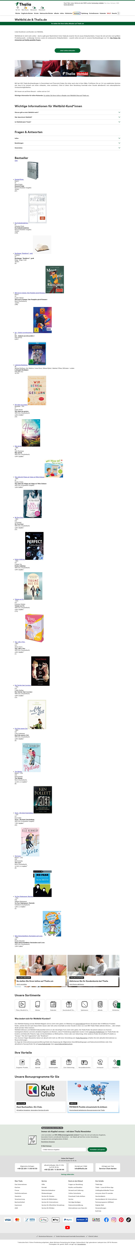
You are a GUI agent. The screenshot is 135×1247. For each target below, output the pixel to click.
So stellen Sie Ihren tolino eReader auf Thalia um (67, 23)
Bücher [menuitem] (17, 13)
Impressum (18, 1205)
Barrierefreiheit (20, 1202)
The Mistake (18, 771)
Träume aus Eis (19, 599)
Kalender (53, 1005)
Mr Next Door (19, 517)
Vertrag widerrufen (67, 1174)
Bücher (37, 1005)
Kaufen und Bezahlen (75, 1187)
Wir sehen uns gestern (21, 404)
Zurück (16, 1005)
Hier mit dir (18, 446)
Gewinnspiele (53, 1063)
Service (44, 1181)
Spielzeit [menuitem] (77, 13)
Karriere (17, 1187)
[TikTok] (128, 1219)
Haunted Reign (19, 179)
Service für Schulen (48, 1196)
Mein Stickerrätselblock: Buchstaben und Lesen (29, 936)
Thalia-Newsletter (82, 1038)
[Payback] (82, 1219)
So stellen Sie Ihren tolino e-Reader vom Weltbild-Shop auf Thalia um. (66, 95)
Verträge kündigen (74, 1202)
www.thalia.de (80, 1024)
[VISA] (7, 1219)
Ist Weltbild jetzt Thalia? (23, 122)
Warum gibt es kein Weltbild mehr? (26, 112)
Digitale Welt (99, 1205)
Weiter (118, 13)
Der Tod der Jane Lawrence (23, 685)
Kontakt (44, 1187)
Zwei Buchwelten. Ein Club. (41, 1097)
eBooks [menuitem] (56, 13)
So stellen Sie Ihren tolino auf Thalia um (41, 971)
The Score (18, 856)
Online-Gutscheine (74, 1193)
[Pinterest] (121, 1219)
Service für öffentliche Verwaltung (53, 1205)
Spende (37, 1063)
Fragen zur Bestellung (75, 1184)
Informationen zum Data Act (77, 1208)
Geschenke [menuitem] (115, 13)
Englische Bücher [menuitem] (27, 13)
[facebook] (106, 1219)
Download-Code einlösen (76, 1196)
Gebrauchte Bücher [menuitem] (46, 13)
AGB (16, 1208)
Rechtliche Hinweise (48, 1142)
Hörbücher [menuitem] (68, 13)
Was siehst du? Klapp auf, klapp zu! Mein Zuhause (30, 477)
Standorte (18, 1196)
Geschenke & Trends (69, 1005)
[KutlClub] (96, 1219)
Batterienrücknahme (48, 1190)
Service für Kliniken (48, 1208)
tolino (16, 138)
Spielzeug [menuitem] (84, 13)
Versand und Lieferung (75, 1190)
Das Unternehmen (21, 1184)
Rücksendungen (47, 1193)
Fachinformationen (21, 1193)
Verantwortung (20, 1199)
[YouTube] (67, 1227)
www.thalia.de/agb (44, 1044)
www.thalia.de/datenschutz (63, 1044)
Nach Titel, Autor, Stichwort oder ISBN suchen (77, 3)
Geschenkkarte (100, 1196)
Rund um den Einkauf (75, 1181)
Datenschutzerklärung (75, 1205)
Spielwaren (84, 1005)
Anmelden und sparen (97, 1150)
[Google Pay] (43, 1219)
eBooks (100, 1005)
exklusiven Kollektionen (97, 1032)
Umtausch (100, 1063)
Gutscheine (18, 148)
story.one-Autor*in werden (104, 1193)
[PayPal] (68, 1219)
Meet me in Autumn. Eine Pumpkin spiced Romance (30, 293)
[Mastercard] (17, 1219)
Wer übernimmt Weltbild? (23, 117)
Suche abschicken (69, 5)
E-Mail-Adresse (46, 1146)
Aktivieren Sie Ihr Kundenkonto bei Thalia (93, 971)
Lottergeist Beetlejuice (21, 365)
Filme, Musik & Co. (22, 1005)
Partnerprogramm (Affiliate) (104, 1202)
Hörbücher (115, 1005)
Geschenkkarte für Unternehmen (106, 1199)
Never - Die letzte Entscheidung (24, 813)
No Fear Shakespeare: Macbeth (24, 896)
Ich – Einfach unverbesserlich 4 (24, 332)
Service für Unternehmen (50, 1202)
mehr (16, 160)
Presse (17, 1190)
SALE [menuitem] (109, 13)
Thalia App (98, 1184)
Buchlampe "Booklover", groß (24, 253)
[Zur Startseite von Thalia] (24, 4)
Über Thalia (18, 1181)
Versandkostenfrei (84, 1063)
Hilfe (43, 1184)
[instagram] (113, 1219)
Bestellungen (19, 143)
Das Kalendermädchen (21, 223)
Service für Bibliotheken (49, 1199)
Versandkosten (81, 1244)
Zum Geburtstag (69, 1063)
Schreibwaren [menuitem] (94, 13)
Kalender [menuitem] (103, 13)
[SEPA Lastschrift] (29, 1219)
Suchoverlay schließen (98, 3)
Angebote (115, 1063)
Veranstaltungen (100, 1208)
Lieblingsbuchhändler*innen (104, 1190)
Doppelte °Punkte (22, 1063)
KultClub (98, 1211)
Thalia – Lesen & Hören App (104, 1187)
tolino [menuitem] (62, 13)
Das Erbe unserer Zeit (21, 728)
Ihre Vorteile (99, 1181)
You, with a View (20, 642)
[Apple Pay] (55, 1219)
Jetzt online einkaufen (67, 51)
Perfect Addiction (20, 559)
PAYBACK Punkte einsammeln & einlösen (93, 1097)
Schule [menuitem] (36, 13)
